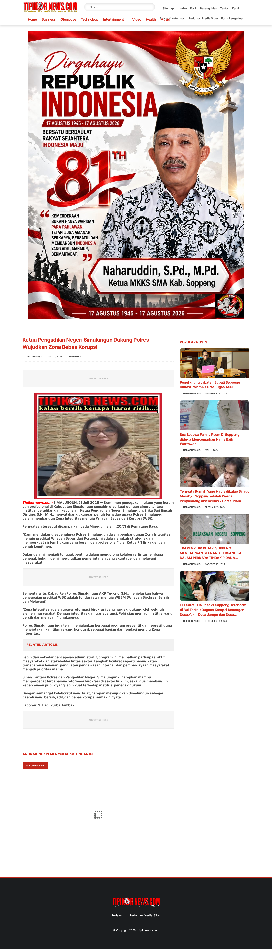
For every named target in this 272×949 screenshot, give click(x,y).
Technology (89, 19)
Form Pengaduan (232, 18)
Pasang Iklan (208, 8)
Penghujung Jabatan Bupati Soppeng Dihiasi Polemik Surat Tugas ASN (210, 384)
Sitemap (168, 8)
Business (49, 19)
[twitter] (33, 741)
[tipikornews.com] (50, 13)
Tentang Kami (229, 8)
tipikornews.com (148, 930)
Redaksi (117, 915)
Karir (193, 8)
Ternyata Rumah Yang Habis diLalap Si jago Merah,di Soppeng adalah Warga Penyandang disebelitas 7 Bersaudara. (214, 496)
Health (151, 19)
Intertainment (113, 19)
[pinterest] (49, 741)
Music (165, 19)
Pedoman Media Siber (203, 18)
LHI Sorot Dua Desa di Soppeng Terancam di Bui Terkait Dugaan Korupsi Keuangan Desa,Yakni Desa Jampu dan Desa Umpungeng (213, 610)
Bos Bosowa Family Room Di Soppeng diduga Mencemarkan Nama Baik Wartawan (210, 439)
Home (32, 19)
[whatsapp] (41, 741)
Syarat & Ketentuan (173, 18)
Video (136, 19)
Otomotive (68, 19)
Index (183, 8)
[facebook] (26, 741)
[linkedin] (57, 741)
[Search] (151, 7)
